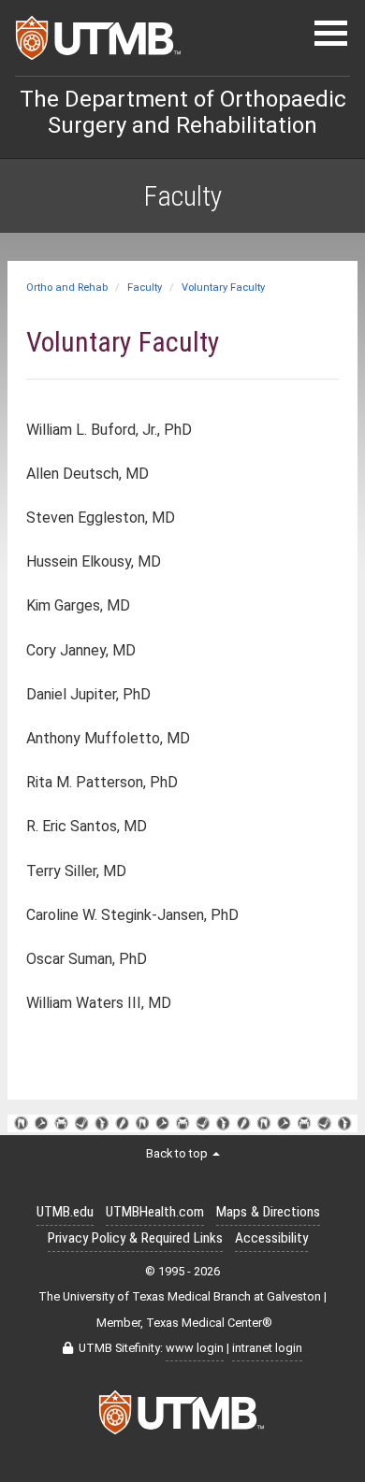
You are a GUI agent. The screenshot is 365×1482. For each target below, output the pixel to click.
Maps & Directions (268, 1211)
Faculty (144, 287)
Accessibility (271, 1238)
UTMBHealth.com (155, 1211)
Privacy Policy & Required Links (135, 1238)
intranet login (267, 1348)
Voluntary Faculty (223, 287)
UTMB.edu (65, 1211)
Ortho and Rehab (67, 287)
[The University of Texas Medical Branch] (99, 43)
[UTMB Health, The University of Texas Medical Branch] (182, 1417)
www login (195, 1348)
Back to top (178, 1153)
